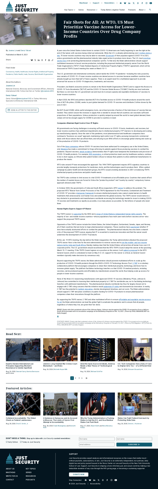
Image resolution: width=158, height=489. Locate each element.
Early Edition (13, 442)
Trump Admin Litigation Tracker (113, 10)
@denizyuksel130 (24, 99)
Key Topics (68, 10)
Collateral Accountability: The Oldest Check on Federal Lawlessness (21, 419)
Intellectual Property (46, 72)
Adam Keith (95, 426)
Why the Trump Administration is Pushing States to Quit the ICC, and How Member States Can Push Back (97, 420)
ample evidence (86, 152)
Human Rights (33, 72)
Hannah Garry (21, 371)
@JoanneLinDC (47, 91)
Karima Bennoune (33, 371)
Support (96, 3)
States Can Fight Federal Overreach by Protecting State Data (133, 419)
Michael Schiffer (97, 371)
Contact (10, 480)
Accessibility (95, 484)
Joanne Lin (12, 50)
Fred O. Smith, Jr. (22, 424)
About (141, 10)
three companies (71, 147)
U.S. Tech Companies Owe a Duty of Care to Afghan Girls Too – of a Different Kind (135, 365)
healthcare (24, 72)
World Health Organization (44, 74)
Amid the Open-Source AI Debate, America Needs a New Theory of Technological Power (97, 366)
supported (77, 214)
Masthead (83, 3)
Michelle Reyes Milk (60, 369)
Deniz (11, 95)
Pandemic (9, 74)
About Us (10, 469)
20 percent (110, 56)
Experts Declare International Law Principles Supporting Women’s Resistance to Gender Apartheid (20, 366)
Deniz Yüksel (26, 50)
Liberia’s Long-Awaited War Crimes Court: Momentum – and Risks (60, 365)
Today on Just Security (31, 442)
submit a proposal (130, 250)
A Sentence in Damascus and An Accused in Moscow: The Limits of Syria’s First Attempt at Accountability (60, 420)
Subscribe (132, 445)
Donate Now (78, 474)
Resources (91, 10)
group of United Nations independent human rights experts (119, 214)
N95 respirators (95, 154)
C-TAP (135, 263)
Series (81, 10)
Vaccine (31, 74)
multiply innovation (85, 289)
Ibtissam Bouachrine (135, 369)
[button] (150, 10)
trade (25, 74)
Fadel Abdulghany (60, 426)
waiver (120, 188)
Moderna (64, 149)
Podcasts (132, 10)
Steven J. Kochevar (135, 424)
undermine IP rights (111, 287)
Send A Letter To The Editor (24, 110)
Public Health (18, 74)
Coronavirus (10, 72)
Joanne (10, 86)
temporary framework (85, 193)
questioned (134, 227)
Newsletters (109, 3)
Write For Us (12, 476)
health (17, 72)
